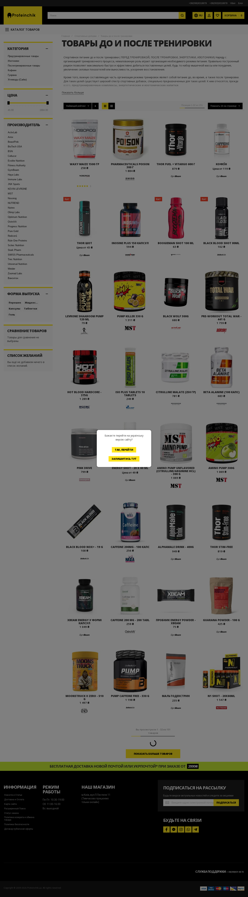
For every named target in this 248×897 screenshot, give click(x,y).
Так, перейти (124, 449)
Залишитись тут (124, 458)
